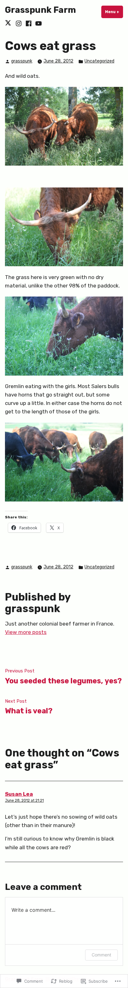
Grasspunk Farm (40, 10)
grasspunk (21, 61)
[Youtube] (38, 23)
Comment (101, 954)
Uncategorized (99, 61)
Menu (114, 12)
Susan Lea (19, 794)
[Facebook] (29, 23)
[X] (9, 23)
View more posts (26, 632)
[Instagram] (19, 23)
